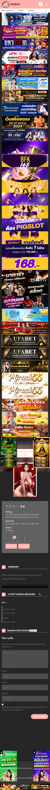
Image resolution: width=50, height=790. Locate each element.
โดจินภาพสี (34, 523)
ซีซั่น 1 (4, 602)
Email (4, 682)
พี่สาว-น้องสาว (7, 10)
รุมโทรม (31, 10)
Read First (11, 546)
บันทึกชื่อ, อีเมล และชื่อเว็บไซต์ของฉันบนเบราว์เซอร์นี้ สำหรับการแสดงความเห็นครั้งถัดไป (24, 708)
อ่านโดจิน (17, 768)
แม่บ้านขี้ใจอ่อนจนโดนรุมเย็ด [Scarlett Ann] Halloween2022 (24, 446)
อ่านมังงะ (24, 768)
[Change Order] (40, 594)
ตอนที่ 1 (5, 618)
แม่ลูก (27, 523)
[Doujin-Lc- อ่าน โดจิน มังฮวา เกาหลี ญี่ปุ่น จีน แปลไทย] (11, 4)
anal (7, 523)
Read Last (23, 546)
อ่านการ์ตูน (32, 768)
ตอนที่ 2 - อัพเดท (9, 609)
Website (5, 693)
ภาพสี (22, 523)
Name (4, 671)
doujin (12, 523)
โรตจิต (20, 10)
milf (17, 523)
